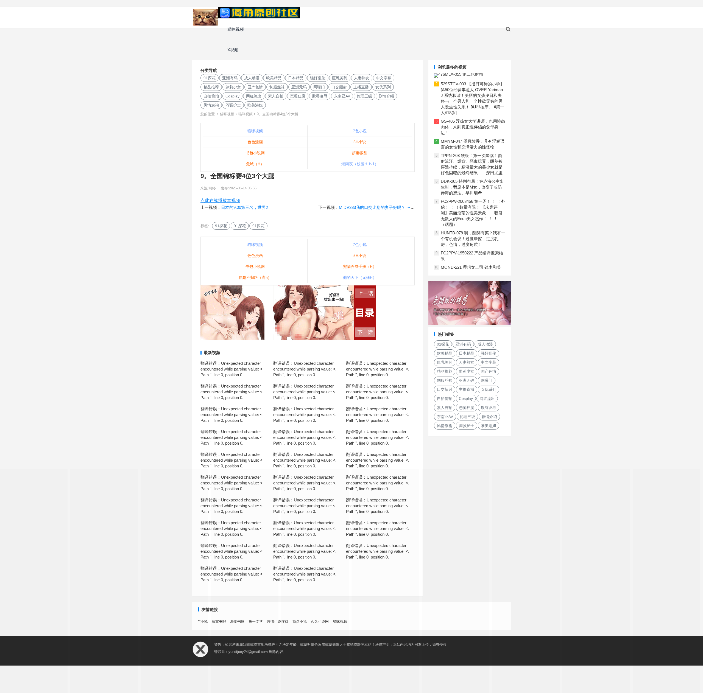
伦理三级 (364, 96)
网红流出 (253, 96)
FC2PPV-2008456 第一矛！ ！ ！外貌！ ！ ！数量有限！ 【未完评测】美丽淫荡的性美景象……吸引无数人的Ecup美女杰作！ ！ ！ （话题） (473, 213)
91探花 (209, 78)
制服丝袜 (277, 87)
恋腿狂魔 (297, 96)
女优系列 (383, 87)
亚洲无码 (299, 87)
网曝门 (319, 87)
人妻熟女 (361, 78)
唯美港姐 (255, 105)
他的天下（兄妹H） (359, 277)
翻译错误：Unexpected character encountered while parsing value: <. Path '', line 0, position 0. (232, 369)
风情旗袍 (211, 105)
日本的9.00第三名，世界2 (244, 207)
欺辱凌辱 (319, 96)
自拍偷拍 (211, 96)
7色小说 (360, 131)
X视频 (232, 49)
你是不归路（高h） (255, 277)
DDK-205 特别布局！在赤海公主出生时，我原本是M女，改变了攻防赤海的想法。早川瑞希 (472, 187)
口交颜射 (339, 87)
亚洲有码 (230, 78)
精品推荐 (211, 87)
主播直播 (361, 87)
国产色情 (255, 87)
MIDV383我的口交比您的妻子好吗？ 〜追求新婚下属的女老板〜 (397, 207)
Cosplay (232, 96)
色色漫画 (255, 142)
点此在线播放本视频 (220, 200)
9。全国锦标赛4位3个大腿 (277, 114)
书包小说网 (255, 153)
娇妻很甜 (359, 153)
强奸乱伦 (317, 78)
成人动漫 (252, 78)
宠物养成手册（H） (359, 266)
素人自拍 (275, 96)
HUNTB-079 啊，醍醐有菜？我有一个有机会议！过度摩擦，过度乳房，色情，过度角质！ (473, 239)
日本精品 (295, 78)
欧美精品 (273, 78)
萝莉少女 (233, 87)
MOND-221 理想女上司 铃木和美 (471, 267)
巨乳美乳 (339, 78)
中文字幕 (383, 78)
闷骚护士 (233, 105)
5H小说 (359, 142)
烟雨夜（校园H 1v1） (359, 164)
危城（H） (255, 164)
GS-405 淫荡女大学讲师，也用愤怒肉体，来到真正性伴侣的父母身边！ (473, 127)
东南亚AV (342, 96)
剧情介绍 (386, 96)
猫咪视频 (235, 29)
